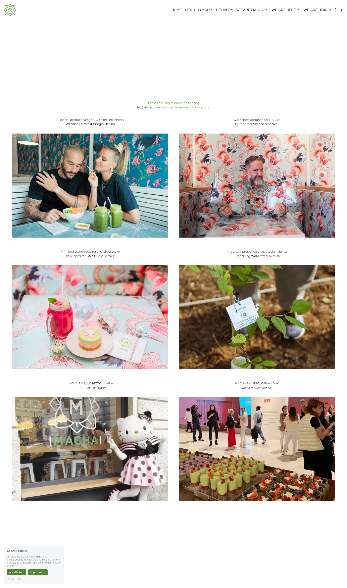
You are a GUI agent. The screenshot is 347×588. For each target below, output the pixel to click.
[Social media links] (335, 10)
